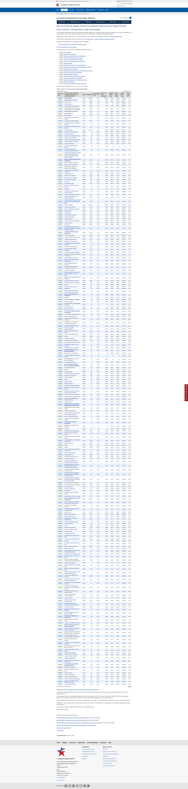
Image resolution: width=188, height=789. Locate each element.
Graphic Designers (68, 371)
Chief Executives (68, 104)
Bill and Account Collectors (70, 514)
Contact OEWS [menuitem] (125, 22)
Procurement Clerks (68, 523)
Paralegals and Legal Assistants (71, 340)
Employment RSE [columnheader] (97, 94)
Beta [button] (107, 10)
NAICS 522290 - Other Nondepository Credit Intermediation (73, 44)
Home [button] (57, 10)
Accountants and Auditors (70, 207)
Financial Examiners (68, 218)
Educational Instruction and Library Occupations (75, 65)
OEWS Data (88, 22)
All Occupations (67, 52)
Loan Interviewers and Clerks (70, 546)
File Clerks (66, 540)
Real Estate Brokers (68, 486)
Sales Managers (67, 115)
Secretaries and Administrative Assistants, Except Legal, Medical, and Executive (72, 587)
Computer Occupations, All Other (71, 280)
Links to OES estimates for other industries (67, 47)
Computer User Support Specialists (72, 252)
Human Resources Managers (70, 137)
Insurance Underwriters (69, 216)
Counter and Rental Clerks (70, 452)
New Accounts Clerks (69, 548)
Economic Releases (92, 742)
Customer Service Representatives (72, 538)
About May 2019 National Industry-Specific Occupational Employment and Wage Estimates (78, 689)
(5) (112, 104)
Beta (110, 742)
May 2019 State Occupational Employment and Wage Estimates (71, 720)
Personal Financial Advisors (70, 214)
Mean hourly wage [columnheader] (116, 94)
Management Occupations (69, 54)
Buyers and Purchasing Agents (71, 164)
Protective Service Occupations (71, 68)
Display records (62, 91)
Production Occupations (69, 81)
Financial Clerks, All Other (69, 527)
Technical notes (60, 730)
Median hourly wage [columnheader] (111, 94)
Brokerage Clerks (68, 531)
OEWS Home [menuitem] (62, 22)
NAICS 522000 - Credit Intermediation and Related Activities (100, 39)
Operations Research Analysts (70, 286)
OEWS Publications (75, 22)
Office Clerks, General (69, 606)
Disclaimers (106, 756)
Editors (65, 379)
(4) (112, 356)
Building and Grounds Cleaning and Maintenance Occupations (78, 70)
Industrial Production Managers (71, 131)
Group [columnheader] (84, 94)
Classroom (103, 742)
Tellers (65, 525)
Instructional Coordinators (70, 362)
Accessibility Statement (109, 765)
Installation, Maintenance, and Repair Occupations (75, 79)
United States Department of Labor (125, 1)
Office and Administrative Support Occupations (74, 76)
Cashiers (66, 447)
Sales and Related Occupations (71, 74)
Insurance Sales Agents (69, 458)
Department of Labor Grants (89, 754)
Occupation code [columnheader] (60, 94)
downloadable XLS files (116, 36)
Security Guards (67, 402)
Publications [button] (80, 10)
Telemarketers (67, 490)
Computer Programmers (69, 270)
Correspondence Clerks (69, 533)
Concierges (66, 428)
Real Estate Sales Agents (69, 488)
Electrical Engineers (68, 301)
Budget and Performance (88, 751)
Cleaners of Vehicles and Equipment (72, 678)
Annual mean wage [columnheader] (122, 94)
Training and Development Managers (72, 139)
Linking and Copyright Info (109, 758)
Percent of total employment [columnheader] (104, 94)
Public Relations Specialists (70, 375)
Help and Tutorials (107, 763)
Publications (81, 742)
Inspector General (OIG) (88, 749)
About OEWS (113, 22)
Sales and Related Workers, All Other (72, 496)
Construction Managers (69, 143)
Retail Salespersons (68, 454)
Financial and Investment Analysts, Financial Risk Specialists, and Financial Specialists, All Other (72, 228)
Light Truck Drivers (68, 672)
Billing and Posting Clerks (69, 516)
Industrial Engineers (68, 307)
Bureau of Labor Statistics (61, 13)
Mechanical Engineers (69, 309)
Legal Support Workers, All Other (71, 347)
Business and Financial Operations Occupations (75, 56)
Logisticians (66, 181)
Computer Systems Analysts (70, 239)
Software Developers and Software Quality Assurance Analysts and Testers (72, 273)
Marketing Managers (68, 113)
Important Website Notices (110, 761)
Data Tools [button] (71, 10)
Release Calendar (124, 3)
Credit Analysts (67, 213)
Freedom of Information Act (110, 751)
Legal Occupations (68, 63)
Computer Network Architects (70, 257)
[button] (128, 687)
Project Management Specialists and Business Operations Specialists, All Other (72, 201)
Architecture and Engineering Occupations (73, 59)
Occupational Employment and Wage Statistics (79, 13)
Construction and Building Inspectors (72, 622)
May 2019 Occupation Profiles (64, 727)
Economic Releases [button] (90, 10)
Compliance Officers (68, 173)
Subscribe (130, 3)
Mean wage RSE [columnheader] (128, 94)
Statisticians (67, 288)
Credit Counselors (68, 222)
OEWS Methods (100, 22)
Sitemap (105, 749)
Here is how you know (83, 1)
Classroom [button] (101, 10)
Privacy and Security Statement (110, 754)
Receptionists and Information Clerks (72, 553)
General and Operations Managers (71, 106)
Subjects (64, 742)
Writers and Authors (68, 383)
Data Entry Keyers (68, 597)
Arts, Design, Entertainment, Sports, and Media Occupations (78, 67)
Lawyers (66, 336)
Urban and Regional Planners (70, 316)
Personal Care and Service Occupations (73, 72)
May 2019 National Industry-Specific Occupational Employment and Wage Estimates (76, 725)
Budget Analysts (67, 211)
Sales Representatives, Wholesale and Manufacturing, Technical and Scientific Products (71, 474)
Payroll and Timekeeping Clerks (71, 521)
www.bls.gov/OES (61, 777)
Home (58, 742)
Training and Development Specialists (72, 194)
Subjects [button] (63, 10)
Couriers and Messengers (69, 562)
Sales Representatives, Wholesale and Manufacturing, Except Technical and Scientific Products (72, 479)
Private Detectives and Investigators (72, 396)
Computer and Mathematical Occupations (73, 57)
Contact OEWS (60, 780)
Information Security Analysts (70, 241)
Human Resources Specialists (70, 177)
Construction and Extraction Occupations (73, 78)
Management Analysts (69, 183)
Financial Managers (68, 129)
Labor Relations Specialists (70, 179)
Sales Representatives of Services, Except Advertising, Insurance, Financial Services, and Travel (72, 465)
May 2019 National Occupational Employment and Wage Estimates (72, 717)
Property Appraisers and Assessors (72, 209)
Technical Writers (68, 381)
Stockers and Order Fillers (70, 684)
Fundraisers (66, 189)
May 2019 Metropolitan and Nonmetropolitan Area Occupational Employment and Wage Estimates (79, 722)
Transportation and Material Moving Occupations (75, 83)
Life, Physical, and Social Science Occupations (74, 61)
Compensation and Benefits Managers (72, 135)
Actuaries (66, 284)
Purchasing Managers (69, 133)
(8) (112, 146)
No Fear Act (85, 756)
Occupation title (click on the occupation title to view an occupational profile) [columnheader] (71, 94)
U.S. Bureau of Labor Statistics (70, 5)
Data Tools (73, 742)
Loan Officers (67, 224)
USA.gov (84, 758)
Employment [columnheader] (90, 94)
